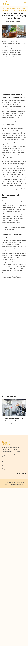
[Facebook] (9, 277)
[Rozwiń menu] (25, 3)
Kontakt (4, 466)
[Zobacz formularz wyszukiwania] (21, 3)
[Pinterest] (19, 277)
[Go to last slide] (4, 414)
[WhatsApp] (17, 277)
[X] (12, 277)
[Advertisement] (14, 76)
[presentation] (14, 407)
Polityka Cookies (7, 469)
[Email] (14, 277)
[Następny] (24, 414)
